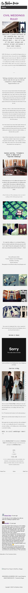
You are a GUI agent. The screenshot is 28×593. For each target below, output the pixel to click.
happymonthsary (12, 83)
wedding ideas (16, 464)
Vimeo (14, 364)
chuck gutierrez (18, 459)
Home (14, 471)
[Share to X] (14, 456)
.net (18, 83)
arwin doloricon (11, 459)
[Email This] (12, 456)
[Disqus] (13, 493)
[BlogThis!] (13, 456)
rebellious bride (7, 462)
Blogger (22, 578)
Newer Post (2, 471)
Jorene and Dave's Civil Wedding (9, 363)
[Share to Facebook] (16, 456)
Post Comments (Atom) (11, 554)
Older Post (25, 471)
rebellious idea (15, 462)
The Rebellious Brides (18, 587)
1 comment (14, 454)
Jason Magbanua (22, 363)
